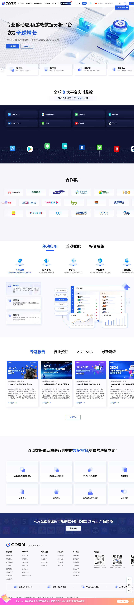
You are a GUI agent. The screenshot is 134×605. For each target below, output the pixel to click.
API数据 (60, 562)
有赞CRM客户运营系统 (45, 598)
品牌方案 (25, 562)
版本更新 (76, 562)
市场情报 (9, 559)
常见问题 (76, 565)
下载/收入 (9, 565)
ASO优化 (61, 555)
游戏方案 (25, 559)
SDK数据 (9, 572)
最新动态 (44, 565)
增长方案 (25, 565)
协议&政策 (76, 572)
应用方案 (25, 555)
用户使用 (9, 569)
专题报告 (44, 555)
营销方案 (25, 569)
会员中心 (60, 565)
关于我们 (76, 555)
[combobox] (105, 3)
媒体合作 (76, 559)
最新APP (18, 598)
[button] (91, 3)
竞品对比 (9, 576)
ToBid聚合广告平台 (72, 598)
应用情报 (9, 555)
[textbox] (105, 3)
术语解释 (76, 569)
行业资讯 (44, 559)
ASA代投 (60, 559)
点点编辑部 (12, 381)
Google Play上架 (29, 598)
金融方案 (25, 572)
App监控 (9, 579)
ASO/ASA (9, 562)
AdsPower (59, 597)
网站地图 (76, 576)
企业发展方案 (26, 576)
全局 (78, 3)
